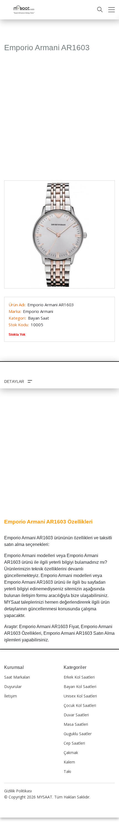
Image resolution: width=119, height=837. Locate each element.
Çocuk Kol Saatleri (80, 705)
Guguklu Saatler (78, 733)
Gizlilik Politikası (18, 790)
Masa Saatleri (76, 724)
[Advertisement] (59, 118)
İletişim (10, 696)
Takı (67, 771)
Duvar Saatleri (76, 714)
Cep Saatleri (74, 743)
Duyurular (13, 686)
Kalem (69, 762)
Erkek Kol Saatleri (79, 677)
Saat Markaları (17, 677)
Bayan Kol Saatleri (80, 686)
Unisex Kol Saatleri (80, 696)
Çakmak (71, 752)
